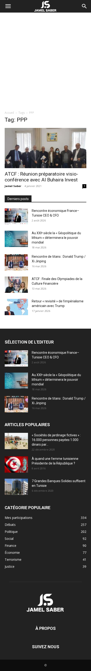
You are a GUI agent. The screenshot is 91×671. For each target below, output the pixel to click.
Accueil (9, 113)
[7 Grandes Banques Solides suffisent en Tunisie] (16, 487)
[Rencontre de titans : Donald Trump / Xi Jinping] (16, 262)
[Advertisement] (45, 60)
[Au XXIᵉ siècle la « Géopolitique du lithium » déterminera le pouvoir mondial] (16, 239)
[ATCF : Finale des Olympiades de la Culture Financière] (16, 285)
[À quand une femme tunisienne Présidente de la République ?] (16, 464)
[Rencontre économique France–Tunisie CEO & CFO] (16, 216)
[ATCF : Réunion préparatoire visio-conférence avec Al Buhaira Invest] (45, 148)
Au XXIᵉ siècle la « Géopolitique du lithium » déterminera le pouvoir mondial (56, 237)
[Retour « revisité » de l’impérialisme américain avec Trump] (16, 307)
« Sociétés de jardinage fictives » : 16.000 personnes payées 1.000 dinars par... (56, 439)
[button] (7, 6)
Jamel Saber (13, 186)
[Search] (84, 6)
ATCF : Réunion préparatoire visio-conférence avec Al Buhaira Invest (41, 177)
